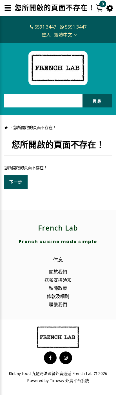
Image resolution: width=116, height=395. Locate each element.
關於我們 (58, 272)
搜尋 (97, 101)
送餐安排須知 (58, 280)
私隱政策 (58, 288)
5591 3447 (45, 26)
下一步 (16, 182)
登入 (46, 34)
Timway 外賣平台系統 (69, 380)
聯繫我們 (58, 304)
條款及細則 (58, 296)
